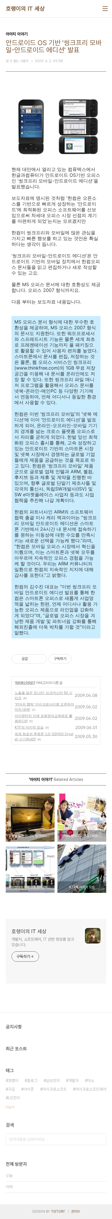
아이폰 (29, 1089)
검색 (100, 1139)
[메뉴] (105, 9)
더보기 (10, 1107)
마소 (90, 1080)
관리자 (75, 1212)
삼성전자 (53, 1080)
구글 (11, 1089)
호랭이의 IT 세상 (25, 9)
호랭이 (13, 1080)
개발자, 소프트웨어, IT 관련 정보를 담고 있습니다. (42, 942)
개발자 (73, 1080)
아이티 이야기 (25, 682)
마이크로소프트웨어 (90, 1089)
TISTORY (58, 1212)
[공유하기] (33, 659)
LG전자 (14, 1098)
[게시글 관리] (40, 659)
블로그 (32, 1080)
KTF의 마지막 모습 (29, 727)
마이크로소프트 (55, 1089)
